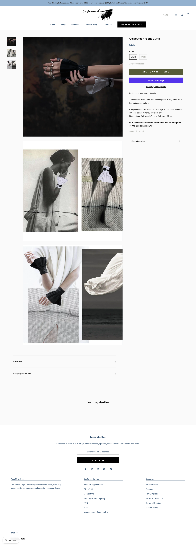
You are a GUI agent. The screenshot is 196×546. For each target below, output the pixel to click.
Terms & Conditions (154, 498)
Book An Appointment (93, 484)
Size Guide (17, 361)
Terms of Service (153, 503)
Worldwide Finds (131, 24)
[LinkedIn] (111, 469)
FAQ (86, 503)
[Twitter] (140, 131)
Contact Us (107, 24)
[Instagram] (92, 469)
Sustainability (91, 24)
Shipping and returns (22, 373)
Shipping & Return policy (94, 498)
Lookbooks (76, 24)
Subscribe (98, 460)
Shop (63, 24)
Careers (149, 489)
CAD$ (165, 15)
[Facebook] (136, 131)
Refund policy (152, 507)
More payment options (156, 86)
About (52, 24)
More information (138, 141)
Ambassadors (152, 484)
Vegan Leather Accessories (96, 512)
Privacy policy (152, 494)
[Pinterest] (143, 131)
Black (133, 57)
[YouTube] (104, 469)
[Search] (182, 14)
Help (86, 507)
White (143, 57)
